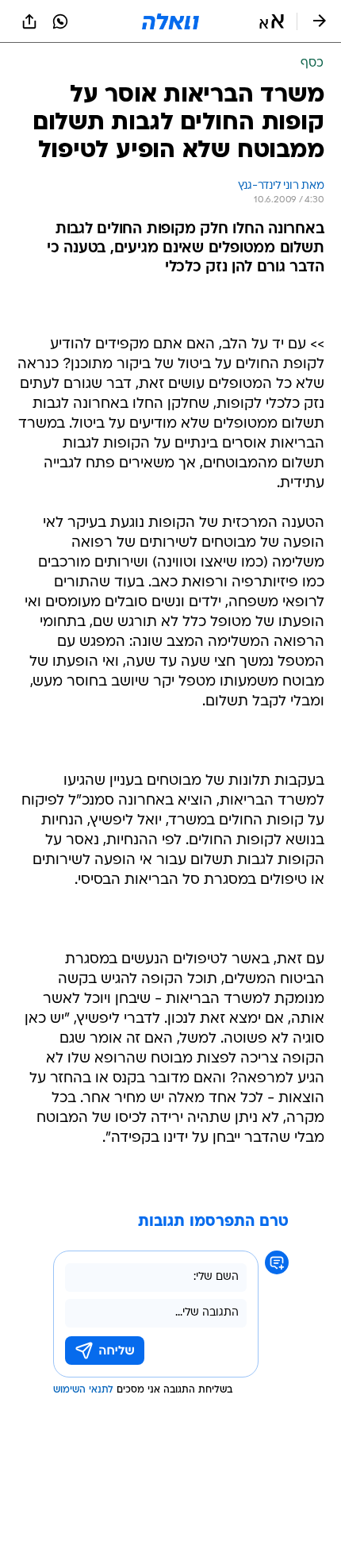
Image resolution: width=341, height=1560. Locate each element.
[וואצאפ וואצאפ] (60, 21)
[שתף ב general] (29, 21)
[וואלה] (170, 21)
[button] (271, 21)
